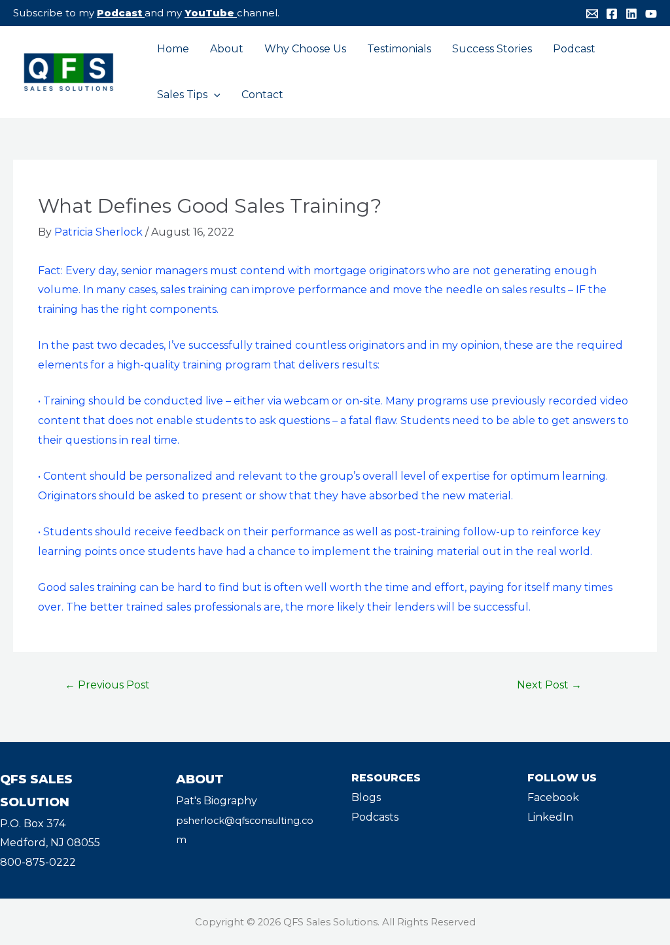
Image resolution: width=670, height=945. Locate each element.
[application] (213, 95)
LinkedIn (550, 817)
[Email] (592, 14)
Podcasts (374, 817)
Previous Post (107, 685)
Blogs (366, 797)
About (226, 49)
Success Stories (492, 49)
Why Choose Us (305, 49)
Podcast (119, 13)
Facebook (553, 797)
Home (173, 49)
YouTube (209, 13)
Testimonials (399, 49)
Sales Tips (182, 94)
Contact (262, 94)
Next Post (549, 685)
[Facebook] (612, 14)
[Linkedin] (631, 14)
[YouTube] (651, 14)
